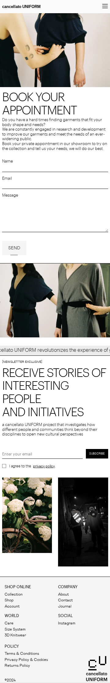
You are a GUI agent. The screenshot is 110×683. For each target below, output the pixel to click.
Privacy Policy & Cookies (26, 659)
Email (7, 178)
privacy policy (44, 466)
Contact (65, 599)
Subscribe (97, 453)
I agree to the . (32, 466)
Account (12, 605)
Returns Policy (17, 665)
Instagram (66, 622)
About (63, 594)
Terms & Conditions (22, 653)
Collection (14, 594)
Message (10, 195)
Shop (9, 599)
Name (7, 161)
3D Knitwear (15, 634)
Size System (15, 628)
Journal (65, 605)
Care (9, 622)
